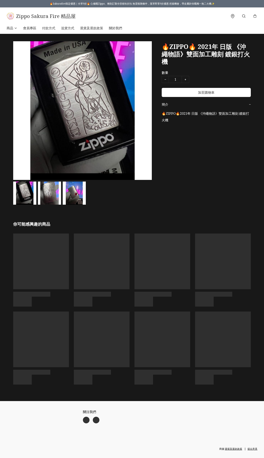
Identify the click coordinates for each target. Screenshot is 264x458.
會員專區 (29, 28)
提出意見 (252, 449)
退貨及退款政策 (91, 28)
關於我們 (115, 28)
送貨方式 (67, 28)
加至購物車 (206, 92)
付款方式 (48, 28)
